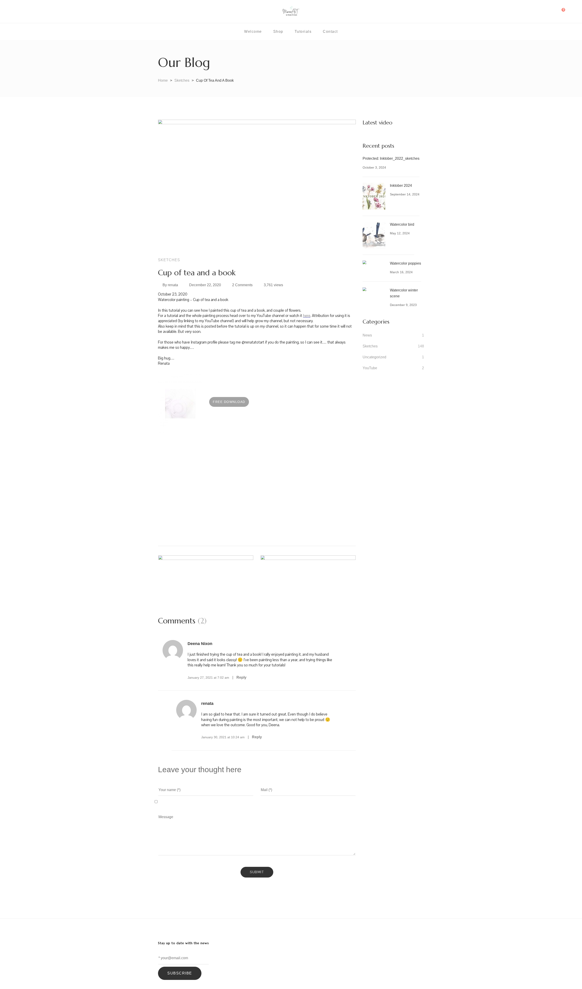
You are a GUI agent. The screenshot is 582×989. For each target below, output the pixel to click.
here (306, 315)
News (367, 335)
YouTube (370, 368)
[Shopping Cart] (560, 11)
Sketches (181, 80)
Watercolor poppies (405, 263)
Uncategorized (374, 357)
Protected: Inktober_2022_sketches (391, 158)
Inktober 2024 (401, 185)
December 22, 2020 (205, 285)
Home (163, 80)
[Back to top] (569, 976)
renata (173, 285)
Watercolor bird (402, 224)
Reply (241, 677)
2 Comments (242, 285)
